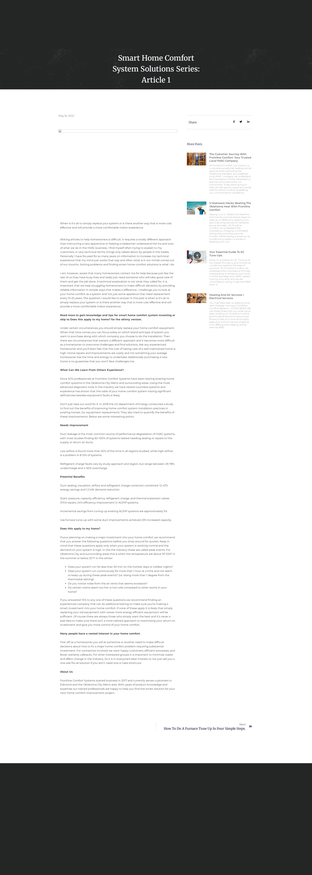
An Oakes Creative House (176, 860)
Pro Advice (211, 20)
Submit (116, 823)
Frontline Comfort (153, 20)
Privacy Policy (204, 860)
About (133, 20)
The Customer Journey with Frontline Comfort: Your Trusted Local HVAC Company (230, 158)
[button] (244, 24)
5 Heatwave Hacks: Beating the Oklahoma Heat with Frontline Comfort (230, 206)
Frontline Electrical (187, 20)
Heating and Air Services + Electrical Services (226, 296)
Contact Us (137, 28)
